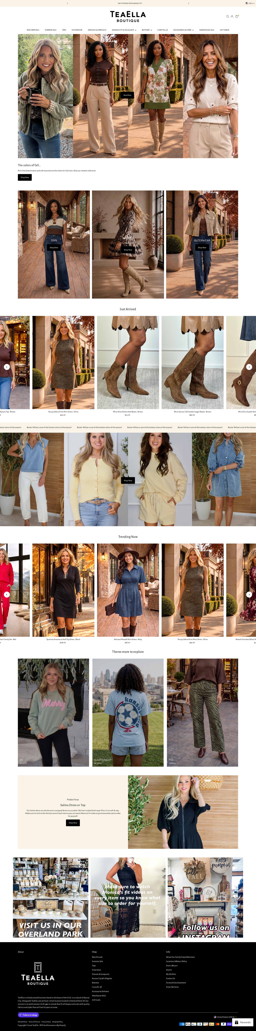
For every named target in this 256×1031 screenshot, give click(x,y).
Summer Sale (50, 30)
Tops (64, 30)
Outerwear (77, 30)
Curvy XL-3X (162, 30)
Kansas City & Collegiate (123, 30)
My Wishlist (171, 974)
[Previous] (68, 3)
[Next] (188, 3)
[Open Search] (227, 16)
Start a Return (171, 966)
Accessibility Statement (176, 983)
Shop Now (127, 95)
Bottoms (146, 30)
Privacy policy (46, 1022)
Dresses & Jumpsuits (97, 30)
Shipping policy (57, 1022)
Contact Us (170, 978)
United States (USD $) (226, 1017)
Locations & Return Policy (176, 961)
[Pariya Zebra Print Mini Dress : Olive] (63, 362)
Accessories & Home (182, 30)
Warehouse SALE (206, 30)
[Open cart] (236, 16)
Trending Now (128, 536)
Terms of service (34, 1022)
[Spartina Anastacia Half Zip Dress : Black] (63, 590)
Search (169, 970)
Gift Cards (224, 30)
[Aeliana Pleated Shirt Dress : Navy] (128, 590)
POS (41, 1025)
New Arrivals (33, 30)
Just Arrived (128, 309)
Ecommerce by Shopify (56, 1025)
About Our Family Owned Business (180, 957)
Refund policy (22, 1022)
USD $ (251, 3)
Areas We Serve (172, 987)
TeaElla (36, 1025)
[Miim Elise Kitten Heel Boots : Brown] (128, 362)
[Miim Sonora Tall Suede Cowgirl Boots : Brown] (193, 362)
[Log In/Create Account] (232, 16)
